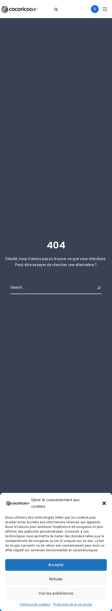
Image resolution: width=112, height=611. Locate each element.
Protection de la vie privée (72, 604)
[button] (104, 503)
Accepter (56, 564)
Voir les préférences (56, 593)
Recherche (91, 287)
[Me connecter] (95, 9)
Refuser (56, 579)
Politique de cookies (35, 604)
